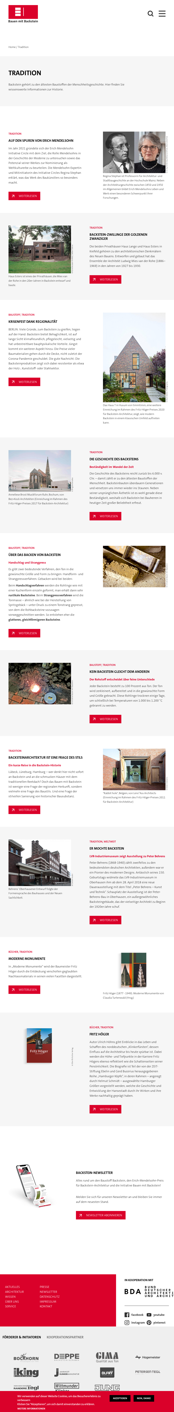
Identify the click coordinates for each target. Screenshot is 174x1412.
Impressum (48, 1302)
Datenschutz (50, 1297)
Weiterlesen (29, 197)
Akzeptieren (120, 1398)
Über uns (12, 1302)
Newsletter (48, 1292)
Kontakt (46, 1306)
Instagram (138, 1323)
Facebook (137, 1315)
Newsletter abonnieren (104, 1215)
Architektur (14, 1292)
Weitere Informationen (31, 1408)
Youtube (158, 1315)
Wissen (10, 1297)
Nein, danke (144, 1398)
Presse (44, 1287)
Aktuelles (12, 1287)
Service (10, 1306)
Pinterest (159, 1323)
